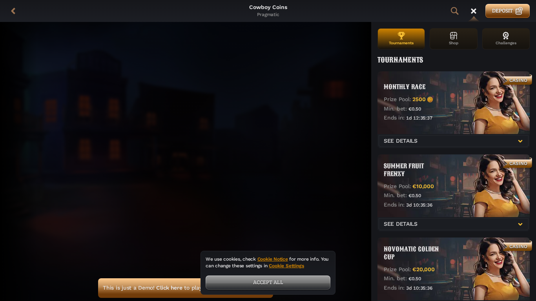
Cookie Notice (272, 259)
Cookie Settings (286, 265)
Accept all (268, 282)
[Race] (474, 11)
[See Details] (520, 141)
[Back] (13, 11)
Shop (453, 43)
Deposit (502, 10)
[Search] (455, 11)
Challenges (506, 43)
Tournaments (401, 43)
